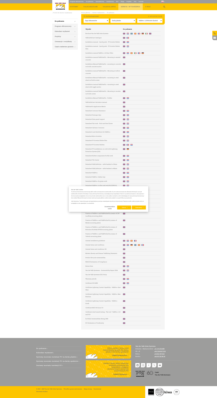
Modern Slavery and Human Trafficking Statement (124, 253)
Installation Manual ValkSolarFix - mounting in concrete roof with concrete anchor (124, 64)
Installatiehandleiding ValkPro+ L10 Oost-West (128, 53)
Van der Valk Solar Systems (60, 6)
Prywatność (97, 389)
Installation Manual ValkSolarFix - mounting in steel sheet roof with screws (124, 78)
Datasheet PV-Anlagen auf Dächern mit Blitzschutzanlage (128, 149)
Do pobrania (59, 21)
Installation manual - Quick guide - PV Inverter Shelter (124, 42)
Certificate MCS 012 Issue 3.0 (124, 308)
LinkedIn (137, 365)
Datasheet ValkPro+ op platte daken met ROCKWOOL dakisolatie (128, 185)
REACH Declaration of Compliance (124, 262)
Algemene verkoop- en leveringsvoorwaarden (128, 245)
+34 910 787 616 (159, 354)
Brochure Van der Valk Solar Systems (124, 33)
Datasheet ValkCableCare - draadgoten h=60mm (128, 168)
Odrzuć (124, 207)
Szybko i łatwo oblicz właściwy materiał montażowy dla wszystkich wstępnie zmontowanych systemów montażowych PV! (116, 369)
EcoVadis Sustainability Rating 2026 (124, 319)
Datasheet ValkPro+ (124, 173)
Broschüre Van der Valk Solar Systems (143, 33)
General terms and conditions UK (124, 249)
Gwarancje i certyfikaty (63, 41)
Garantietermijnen (128, 279)
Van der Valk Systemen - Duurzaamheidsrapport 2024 (128, 270)
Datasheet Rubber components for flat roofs (124, 156)
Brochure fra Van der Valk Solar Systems (150, 33)
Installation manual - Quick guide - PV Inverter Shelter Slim (124, 46)
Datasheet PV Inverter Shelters (124, 145)
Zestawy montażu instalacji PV (49, 365)
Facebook (149, 365)
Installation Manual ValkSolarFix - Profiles (124, 98)
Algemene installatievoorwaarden (128, 241)
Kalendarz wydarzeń (62, 31)
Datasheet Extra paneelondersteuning (128, 119)
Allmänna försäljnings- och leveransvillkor (135, 245)
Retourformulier (128, 266)
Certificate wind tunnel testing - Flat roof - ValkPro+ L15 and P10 (124, 312)
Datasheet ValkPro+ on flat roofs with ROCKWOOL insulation (124, 185)
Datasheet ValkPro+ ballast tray (124, 177)
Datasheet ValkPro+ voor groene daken (128, 181)
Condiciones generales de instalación (131, 241)
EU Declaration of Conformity (124, 323)
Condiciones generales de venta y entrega (139, 245)
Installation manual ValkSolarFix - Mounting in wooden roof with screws (124, 91)
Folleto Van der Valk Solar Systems (135, 33)
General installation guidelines (124, 241)
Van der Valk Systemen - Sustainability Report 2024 (124, 270)
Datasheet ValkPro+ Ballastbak (128, 177)
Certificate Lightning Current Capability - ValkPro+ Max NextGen (124, 294)
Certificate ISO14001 (124, 283)
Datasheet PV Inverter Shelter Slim (124, 140)
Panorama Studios (42, 391)
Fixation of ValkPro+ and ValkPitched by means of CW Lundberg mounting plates (124, 213)
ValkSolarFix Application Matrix (124, 106)
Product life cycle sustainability (124, 258)
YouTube (160, 365)
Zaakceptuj (138, 207)
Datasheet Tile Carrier (124, 160)
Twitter (154, 365)
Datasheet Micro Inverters (124, 136)
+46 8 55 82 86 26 (159, 356)
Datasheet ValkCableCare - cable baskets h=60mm (124, 168)
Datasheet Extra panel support (124, 119)
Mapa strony (88, 389)
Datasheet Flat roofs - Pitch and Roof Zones (124, 123)
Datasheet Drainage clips (124, 115)
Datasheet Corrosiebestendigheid (128, 111)
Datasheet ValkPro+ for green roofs (124, 181)
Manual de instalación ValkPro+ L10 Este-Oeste (131, 53)
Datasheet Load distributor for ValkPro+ (124, 132)
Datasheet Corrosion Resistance (124, 111)
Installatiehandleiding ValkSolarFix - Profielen (128, 98)
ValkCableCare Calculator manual (124, 102)
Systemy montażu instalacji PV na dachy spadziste (57, 361)
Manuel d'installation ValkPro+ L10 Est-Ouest (139, 53)
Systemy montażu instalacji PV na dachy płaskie (56, 357)
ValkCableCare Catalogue (124, 38)
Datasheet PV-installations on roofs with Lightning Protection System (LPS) (124, 149)
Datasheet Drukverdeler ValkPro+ (128, 132)
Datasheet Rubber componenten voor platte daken (128, 156)
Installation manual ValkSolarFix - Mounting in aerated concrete (124, 57)
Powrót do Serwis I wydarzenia (62, 12)
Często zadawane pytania (64, 46)
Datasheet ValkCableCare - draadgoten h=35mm (128, 164)
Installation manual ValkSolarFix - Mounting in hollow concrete (124, 71)
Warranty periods (124, 279)
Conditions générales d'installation (135, 241)
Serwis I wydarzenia (98, 12)
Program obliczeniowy (63, 26)
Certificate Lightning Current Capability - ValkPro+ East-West (124, 287)
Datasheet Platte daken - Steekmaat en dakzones (128, 123)
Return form (124, 266)
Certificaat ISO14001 (128, 283)
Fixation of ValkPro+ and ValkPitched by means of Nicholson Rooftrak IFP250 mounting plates (124, 227)
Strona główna (85, 12)
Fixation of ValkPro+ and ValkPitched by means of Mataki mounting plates (124, 220)
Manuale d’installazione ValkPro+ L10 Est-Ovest (135, 53)
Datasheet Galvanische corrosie (128, 128)
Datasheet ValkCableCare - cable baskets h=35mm (124, 164)
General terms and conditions (124, 245)
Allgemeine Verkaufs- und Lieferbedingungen (131, 245)
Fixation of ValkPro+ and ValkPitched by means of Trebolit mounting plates (124, 234)
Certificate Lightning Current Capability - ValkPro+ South (124, 301)
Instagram (143, 365)
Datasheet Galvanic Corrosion (124, 128)
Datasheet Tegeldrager (128, 160)
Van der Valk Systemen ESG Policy (124, 274)
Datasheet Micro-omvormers (128, 136)
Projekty (58, 36)
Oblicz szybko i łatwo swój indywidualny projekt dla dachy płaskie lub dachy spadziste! (116, 351)
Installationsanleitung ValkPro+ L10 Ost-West (143, 53)
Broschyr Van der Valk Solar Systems (131, 33)
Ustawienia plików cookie (110, 207)
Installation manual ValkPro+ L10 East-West (124, 53)
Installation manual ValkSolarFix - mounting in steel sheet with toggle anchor (124, 84)
